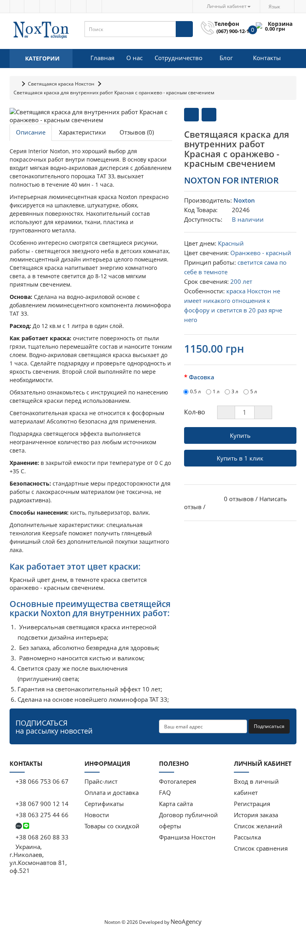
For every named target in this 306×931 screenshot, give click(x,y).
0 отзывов (239, 499)
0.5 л (195, 391)
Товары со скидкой (111, 826)
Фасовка (201, 377)
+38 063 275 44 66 (41, 815)
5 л (253, 391)
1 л (216, 391)
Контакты (267, 58)
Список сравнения (261, 848)
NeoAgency (186, 921)
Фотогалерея (177, 781)
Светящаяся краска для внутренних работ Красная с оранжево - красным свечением (114, 92)
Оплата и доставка (111, 792)
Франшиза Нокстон (187, 837)
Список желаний (258, 826)
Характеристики (82, 132)
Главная (102, 58)
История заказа (256, 815)
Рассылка (247, 837)
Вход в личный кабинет (256, 786)
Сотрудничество (178, 58)
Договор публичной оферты (188, 820)
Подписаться (269, 726)
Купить (240, 435)
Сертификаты (104, 804)
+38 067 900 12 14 (41, 804)
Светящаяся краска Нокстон (61, 83)
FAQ (165, 792)
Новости (96, 815)
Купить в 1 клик (240, 458)
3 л (234, 391)
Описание (30, 132)
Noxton (244, 200)
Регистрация (252, 804)
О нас (134, 58)
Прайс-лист (101, 781)
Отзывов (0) (137, 132)
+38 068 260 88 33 (41, 837)
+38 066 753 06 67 (41, 781)
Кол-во (194, 412)
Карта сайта (176, 804)
